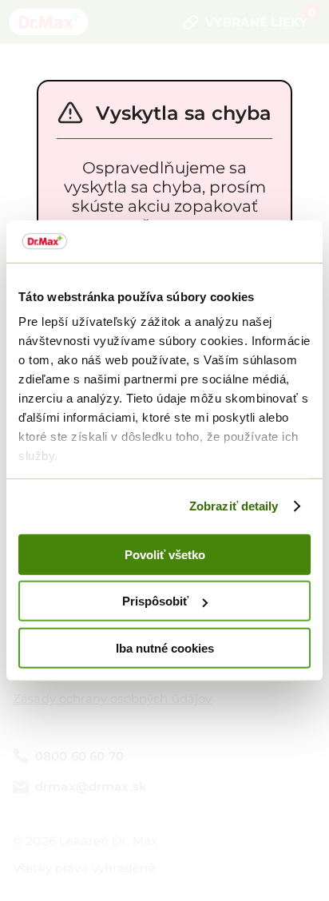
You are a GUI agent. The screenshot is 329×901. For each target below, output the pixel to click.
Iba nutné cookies (165, 647)
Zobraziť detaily (234, 506)
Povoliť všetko (165, 554)
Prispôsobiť (155, 601)
